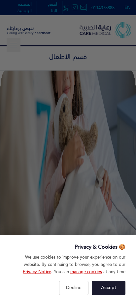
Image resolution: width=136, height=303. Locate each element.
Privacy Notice (37, 272)
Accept (108, 287)
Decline (74, 287)
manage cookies (86, 272)
